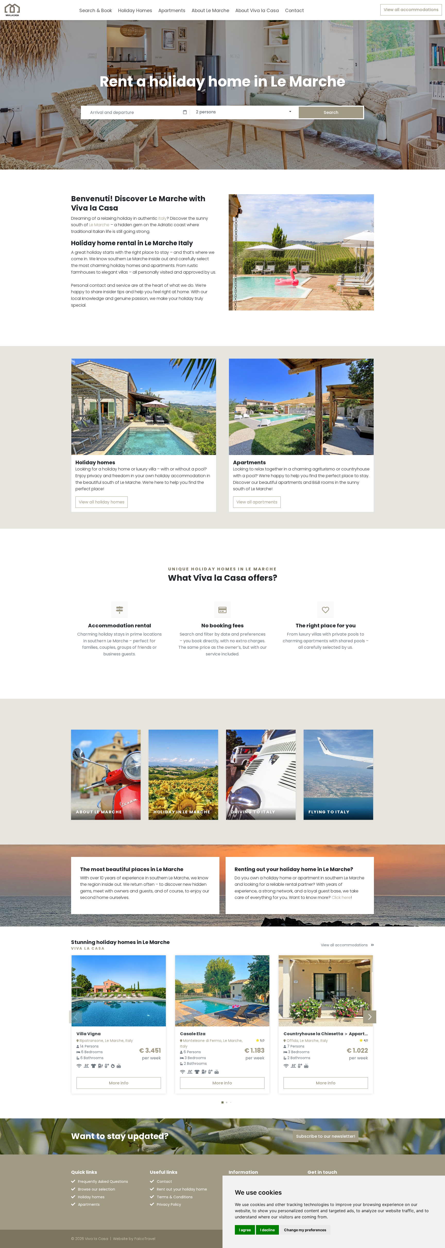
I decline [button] (267, 1230)
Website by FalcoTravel (134, 1238)
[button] (222, 1102)
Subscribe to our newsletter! (325, 1136)
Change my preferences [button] (305, 1230)
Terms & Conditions (175, 1197)
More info (119, 1083)
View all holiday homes (101, 502)
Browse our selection (96, 1189)
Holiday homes (91, 1197)
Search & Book (95, 10)
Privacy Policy (169, 1204)
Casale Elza (193, 1034)
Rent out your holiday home (182, 1189)
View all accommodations (411, 10)
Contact (294, 10)
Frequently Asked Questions (103, 1181)
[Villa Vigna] (119, 990)
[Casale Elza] (222, 990)
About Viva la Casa (257, 10)
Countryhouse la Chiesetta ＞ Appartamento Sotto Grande (348, 1034)
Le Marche (99, 225)
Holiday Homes (135, 10)
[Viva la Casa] (12, 10)
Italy (162, 218)
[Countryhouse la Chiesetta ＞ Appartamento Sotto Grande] (326, 990)
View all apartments (256, 502)
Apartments (171, 10)
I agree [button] (245, 1230)
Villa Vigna (88, 1034)
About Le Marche (210, 10)
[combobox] (315, 10)
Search (331, 112)
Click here (341, 897)
